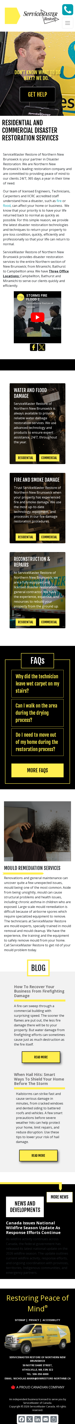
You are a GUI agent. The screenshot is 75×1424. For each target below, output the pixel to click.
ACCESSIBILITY (51, 1320)
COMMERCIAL (49, 458)
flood (7, 205)
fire (59, 201)
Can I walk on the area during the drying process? (36, 713)
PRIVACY (34, 1320)
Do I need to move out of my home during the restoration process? (37, 742)
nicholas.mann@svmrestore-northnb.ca (42, 1378)
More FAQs (37, 770)
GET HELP (37, 94)
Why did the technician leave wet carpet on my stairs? (37, 683)
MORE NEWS (59, 1197)
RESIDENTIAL (25, 458)
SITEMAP (20, 1320)
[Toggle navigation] (67, 23)
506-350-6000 (40, 1374)
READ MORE (41, 1057)
